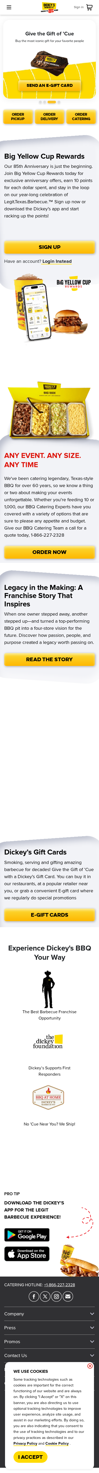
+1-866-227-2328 (59, 1285)
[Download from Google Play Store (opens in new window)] (27, 1235)
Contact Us (15, 1355)
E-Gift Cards (49, 914)
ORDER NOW (49, 552)
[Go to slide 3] (52, 102)
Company (14, 1314)
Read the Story (49, 659)
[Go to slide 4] (59, 102)
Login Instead (56, 261)
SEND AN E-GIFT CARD (50, 85)
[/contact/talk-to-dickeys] (68, 1300)
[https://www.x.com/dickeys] (45, 1300)
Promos (12, 1341)
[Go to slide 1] (40, 102)
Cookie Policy (57, 1443)
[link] (90, 7)
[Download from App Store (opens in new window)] (27, 1254)
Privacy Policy (25, 1443)
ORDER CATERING (81, 116)
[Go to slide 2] (44, 102)
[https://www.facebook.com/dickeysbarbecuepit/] (34, 1300)
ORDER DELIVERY (49, 116)
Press (10, 1328)
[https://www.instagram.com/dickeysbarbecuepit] (56, 1300)
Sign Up (49, 246)
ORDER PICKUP (18, 116)
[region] (49, 59)
